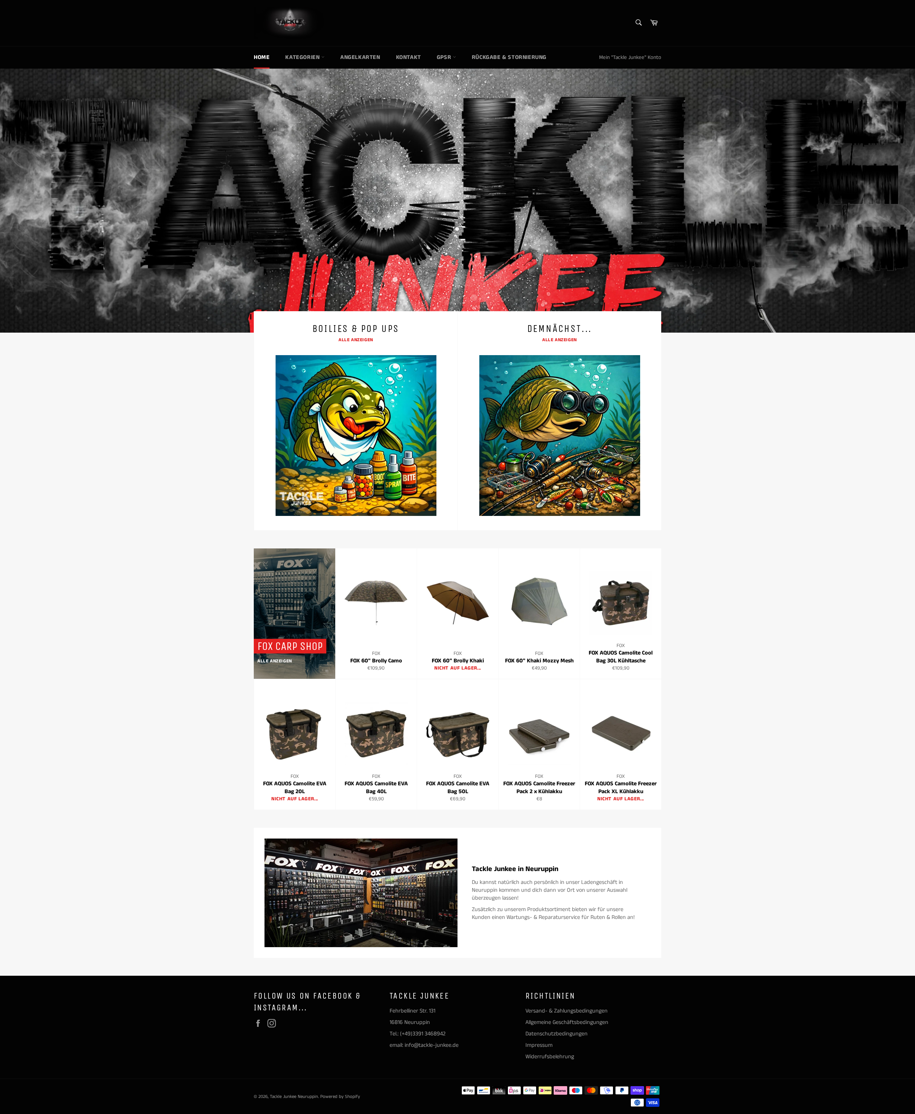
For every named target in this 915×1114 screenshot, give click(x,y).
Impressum (539, 1045)
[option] (457, 200)
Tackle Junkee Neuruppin (294, 1096)
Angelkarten (360, 57)
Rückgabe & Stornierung (509, 57)
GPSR (445, 57)
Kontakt (408, 57)
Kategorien (303, 57)
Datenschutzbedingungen (556, 1034)
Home (261, 57)
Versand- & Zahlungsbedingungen (566, 1011)
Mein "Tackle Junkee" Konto (630, 57)
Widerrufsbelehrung (549, 1057)
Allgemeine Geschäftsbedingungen (566, 1022)
